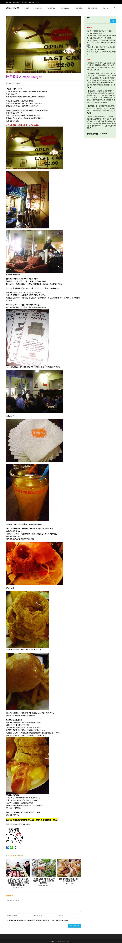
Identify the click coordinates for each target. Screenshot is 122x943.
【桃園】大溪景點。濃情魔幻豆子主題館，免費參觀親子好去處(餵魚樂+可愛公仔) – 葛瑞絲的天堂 (101, 119)
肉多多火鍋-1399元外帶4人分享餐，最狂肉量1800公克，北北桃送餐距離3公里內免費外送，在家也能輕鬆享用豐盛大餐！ (18, 882)
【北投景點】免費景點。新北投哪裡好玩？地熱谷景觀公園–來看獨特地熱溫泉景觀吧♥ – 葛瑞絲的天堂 (101, 93)
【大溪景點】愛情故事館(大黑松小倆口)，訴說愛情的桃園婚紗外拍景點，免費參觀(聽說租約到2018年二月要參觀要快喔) (101, 123)
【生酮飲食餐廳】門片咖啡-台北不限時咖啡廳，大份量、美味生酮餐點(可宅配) (44, 881)
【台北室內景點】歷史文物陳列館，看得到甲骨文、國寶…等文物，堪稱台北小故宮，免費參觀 (101, 42)
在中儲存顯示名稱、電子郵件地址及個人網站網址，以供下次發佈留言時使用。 (39, 920)
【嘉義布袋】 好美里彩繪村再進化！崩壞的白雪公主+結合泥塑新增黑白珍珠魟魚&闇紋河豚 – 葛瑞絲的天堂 (101, 75)
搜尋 (88, 18)
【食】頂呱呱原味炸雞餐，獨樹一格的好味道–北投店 (69, 880)
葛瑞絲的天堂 (12, 8)
